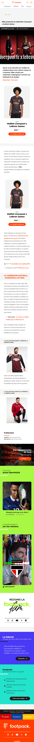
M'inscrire (21, 658)
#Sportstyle (6, 80)
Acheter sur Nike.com (18, 134)
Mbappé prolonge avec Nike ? (17, 512)
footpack (5, 711)
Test (22, 6)
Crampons (7, 6)
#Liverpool (14, 80)
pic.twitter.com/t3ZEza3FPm (21, 264)
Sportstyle (12, 711)
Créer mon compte (19, 698)
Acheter (24, 458)
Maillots (15, 6)
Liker (9, 14)
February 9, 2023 (23, 268)
